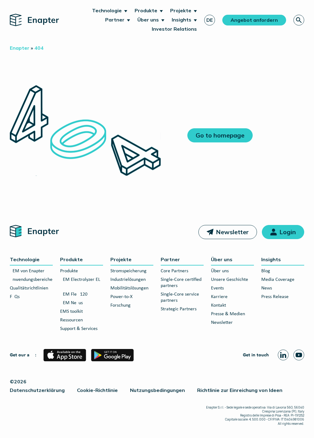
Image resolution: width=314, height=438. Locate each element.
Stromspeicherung (128, 271)
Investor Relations (174, 29)
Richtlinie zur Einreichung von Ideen (239, 390)
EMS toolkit (71, 311)
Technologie (107, 10)
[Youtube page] (298, 355)
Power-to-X (121, 296)
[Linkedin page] (283, 355)
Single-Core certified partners (181, 282)
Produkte (146, 10)
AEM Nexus (71, 302)
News (266, 288)
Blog (265, 271)
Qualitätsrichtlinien (29, 288)
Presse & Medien (228, 314)
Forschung (120, 305)
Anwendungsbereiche (31, 279)
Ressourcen (71, 320)
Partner (114, 20)
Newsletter (232, 232)
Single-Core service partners (180, 297)
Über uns (148, 20)
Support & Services (79, 328)
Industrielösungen (128, 279)
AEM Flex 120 (73, 294)
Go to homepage (220, 135)
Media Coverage (277, 279)
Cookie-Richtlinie (97, 390)
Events (217, 288)
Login (287, 232)
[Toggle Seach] (298, 20)
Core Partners (174, 271)
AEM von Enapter (27, 271)
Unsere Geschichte (229, 279)
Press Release (275, 296)
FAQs (15, 296)
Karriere (219, 296)
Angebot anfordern (254, 20)
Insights (181, 20)
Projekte (180, 10)
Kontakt (218, 305)
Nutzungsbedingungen (157, 390)
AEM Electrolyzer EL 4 (80, 282)
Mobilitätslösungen (129, 288)
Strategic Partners (179, 309)
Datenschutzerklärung (37, 390)
